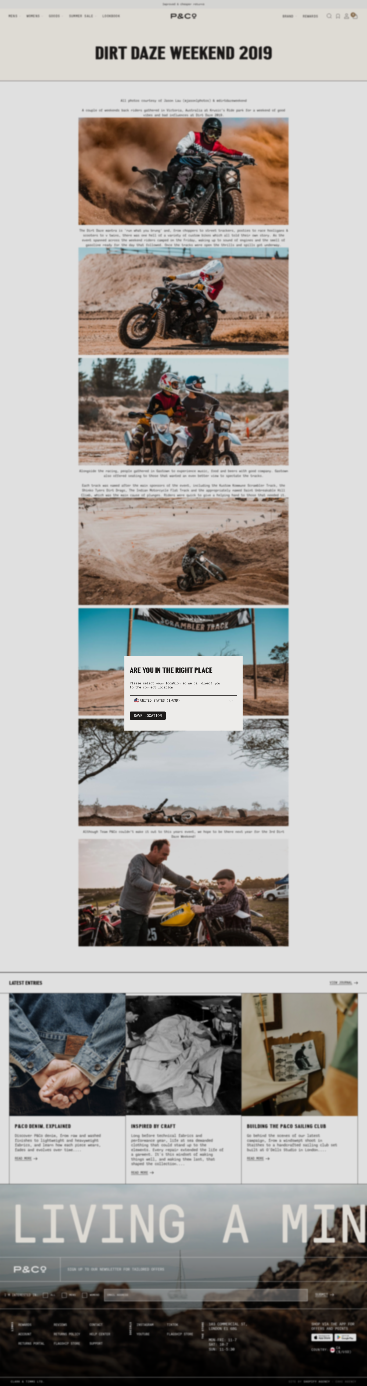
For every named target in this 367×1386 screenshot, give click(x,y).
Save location (148, 716)
